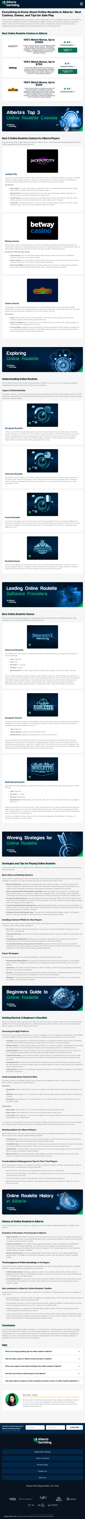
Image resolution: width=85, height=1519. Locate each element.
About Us (42, 1478)
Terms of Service (42, 1458)
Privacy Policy (42, 1465)
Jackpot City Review (67, 50)
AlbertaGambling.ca (29, 1402)
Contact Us (42, 1471)
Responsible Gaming (42, 1452)
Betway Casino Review (68, 71)
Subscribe (74, 1427)
